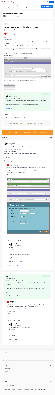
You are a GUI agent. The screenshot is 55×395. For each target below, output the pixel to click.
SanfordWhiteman (13, 94)
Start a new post (37, 132)
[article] (27, 152)
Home (2, 5)
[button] (47, 6)
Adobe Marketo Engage (18, 5)
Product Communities (8, 5)
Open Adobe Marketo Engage (12, 16)
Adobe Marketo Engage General (6, 7)
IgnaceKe (9, 33)
